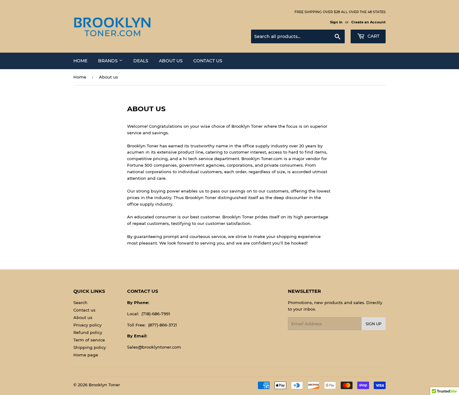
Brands (108, 61)
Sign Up (374, 323)
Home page (85, 354)
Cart (372, 36)
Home (80, 61)
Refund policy (87, 332)
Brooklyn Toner (104, 384)
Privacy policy (87, 324)
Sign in (336, 22)
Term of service (89, 339)
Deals (140, 61)
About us (171, 61)
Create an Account (368, 22)
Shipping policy (89, 347)
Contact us (207, 61)
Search (80, 302)
